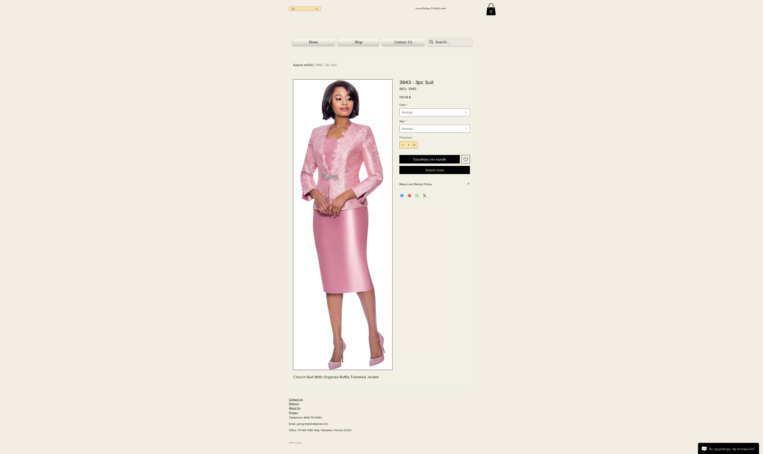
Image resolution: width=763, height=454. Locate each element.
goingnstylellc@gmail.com (312, 423)
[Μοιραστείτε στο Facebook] (402, 195)
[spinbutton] (408, 144)
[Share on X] (424, 195)
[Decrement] (402, 144)
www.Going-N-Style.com (430, 8)
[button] (491, 9)
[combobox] (434, 112)
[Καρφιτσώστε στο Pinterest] (409, 195)
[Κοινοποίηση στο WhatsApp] (417, 195)
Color (403, 104)
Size (402, 121)
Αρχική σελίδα (303, 65)
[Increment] (414, 144)
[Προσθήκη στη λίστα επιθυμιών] (465, 159)
